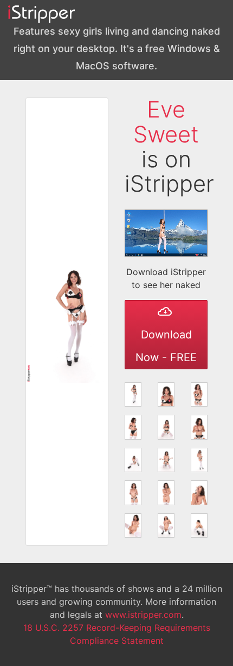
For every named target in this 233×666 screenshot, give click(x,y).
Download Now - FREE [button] (166, 346)
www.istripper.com (143, 614)
